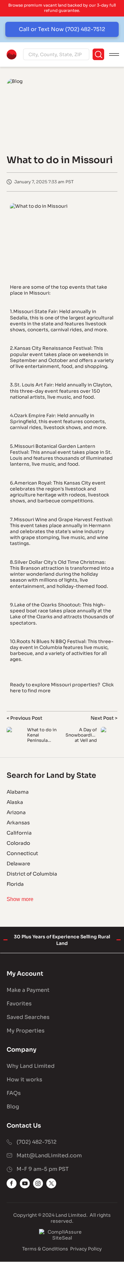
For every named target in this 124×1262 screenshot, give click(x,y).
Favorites (19, 1003)
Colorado (18, 843)
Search (98, 54)
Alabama (18, 792)
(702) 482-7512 (37, 1141)
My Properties (26, 1030)
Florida (15, 884)
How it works (24, 1079)
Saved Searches (28, 1017)
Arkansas (18, 822)
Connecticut (22, 853)
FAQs (14, 1093)
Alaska (15, 802)
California (19, 833)
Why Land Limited (31, 1066)
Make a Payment (28, 990)
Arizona (16, 812)
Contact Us (24, 1125)
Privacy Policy (86, 1249)
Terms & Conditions (45, 1249)
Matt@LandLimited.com (49, 1155)
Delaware (18, 863)
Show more (20, 899)
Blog (13, 1106)
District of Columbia (32, 874)
